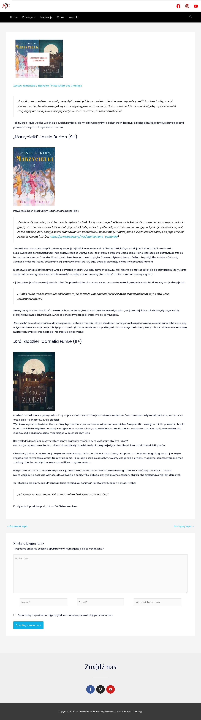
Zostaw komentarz (24, 85)
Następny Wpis (184, 526)
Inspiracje (46, 17)
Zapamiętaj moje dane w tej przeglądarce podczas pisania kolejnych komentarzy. (65, 615)
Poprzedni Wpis (17, 526)
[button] (29, 17)
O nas (60, 17)
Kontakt (74, 17)
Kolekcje (27, 17)
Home (14, 17)
